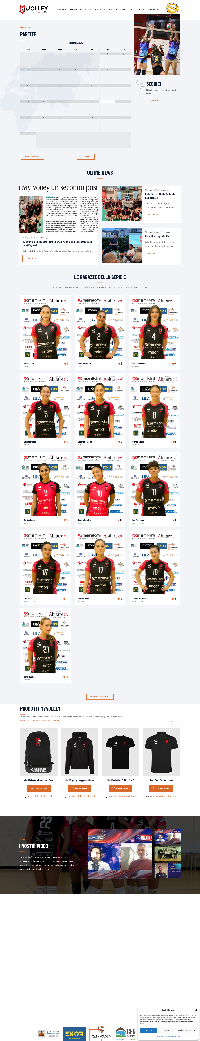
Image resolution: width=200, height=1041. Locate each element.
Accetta (149, 1030)
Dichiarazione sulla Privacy (172, 1036)
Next (147, 854)
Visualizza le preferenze (186, 1030)
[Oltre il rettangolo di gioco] (122, 245)
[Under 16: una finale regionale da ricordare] (122, 203)
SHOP (124, 10)
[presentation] (171, 721)
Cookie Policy (159, 1036)
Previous (93, 854)
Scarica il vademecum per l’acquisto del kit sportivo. (41, 720)
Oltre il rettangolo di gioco (158, 236)
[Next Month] (123, 42)
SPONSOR (151, 10)
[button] (195, 1010)
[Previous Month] (28, 42)
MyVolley (43, 238)
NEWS (118, 10)
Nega (166, 1030)
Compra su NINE (41, 788)
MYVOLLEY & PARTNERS (78, 10)
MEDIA (141, 10)
